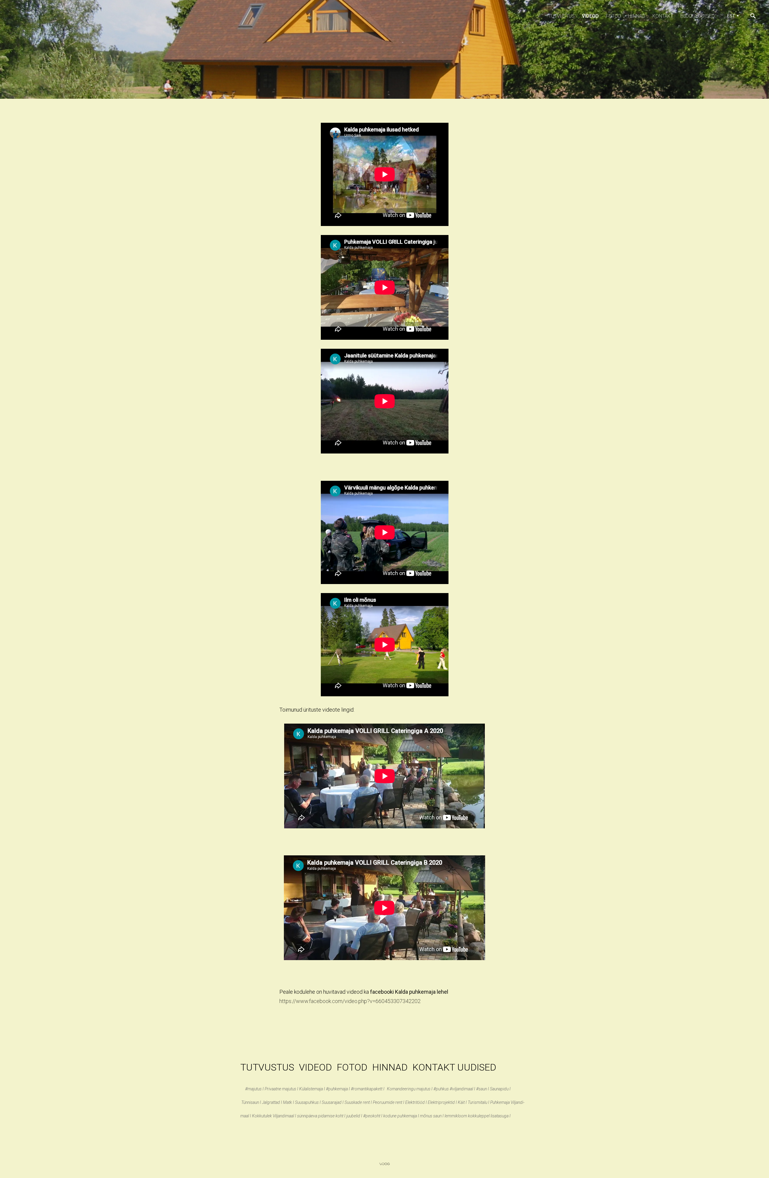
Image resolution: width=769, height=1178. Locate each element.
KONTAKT (434, 1067)
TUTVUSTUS (267, 1067)
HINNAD (390, 1067)
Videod (590, 16)
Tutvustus (562, 16)
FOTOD (352, 1067)
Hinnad (636, 16)
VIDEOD (315, 1067)
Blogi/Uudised (697, 16)
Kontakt (662, 16)
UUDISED (478, 1067)
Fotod (613, 16)
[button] (732, 16)
